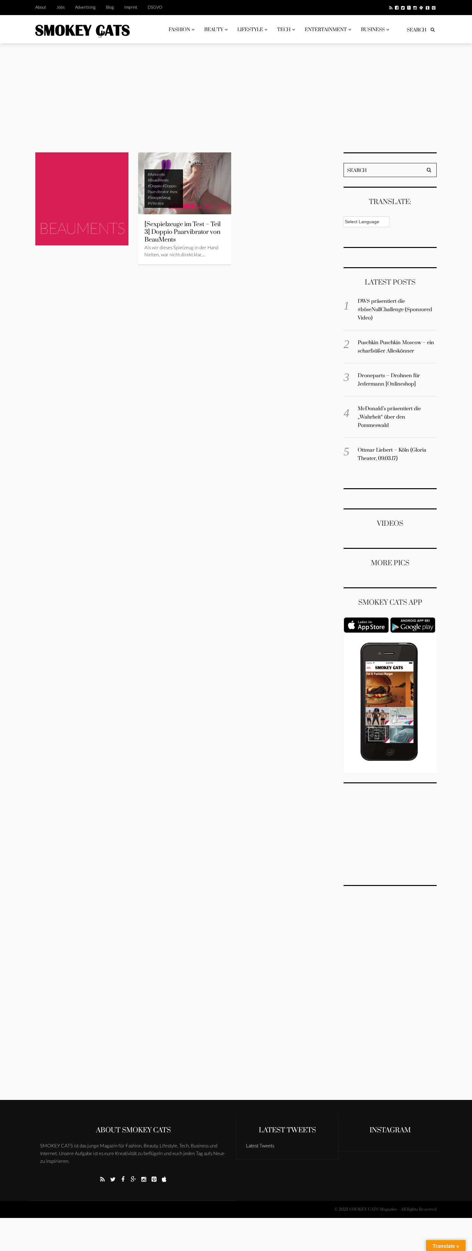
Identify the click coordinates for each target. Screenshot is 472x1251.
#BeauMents (158, 180)
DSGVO (155, 7)
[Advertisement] (236, 98)
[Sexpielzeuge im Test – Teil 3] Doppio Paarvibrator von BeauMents (182, 232)
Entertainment (326, 30)
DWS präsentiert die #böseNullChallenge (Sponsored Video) (395, 309)
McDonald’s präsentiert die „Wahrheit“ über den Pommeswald (389, 417)
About (40, 7)
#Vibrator (156, 203)
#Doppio (155, 185)
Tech (284, 30)
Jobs (61, 7)
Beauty (213, 30)
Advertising (85, 7)
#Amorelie (156, 174)
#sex (174, 191)
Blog (110, 7)
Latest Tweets (287, 1130)
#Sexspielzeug (159, 197)
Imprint (130, 7)
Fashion (179, 30)
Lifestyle (250, 30)
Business (373, 30)
